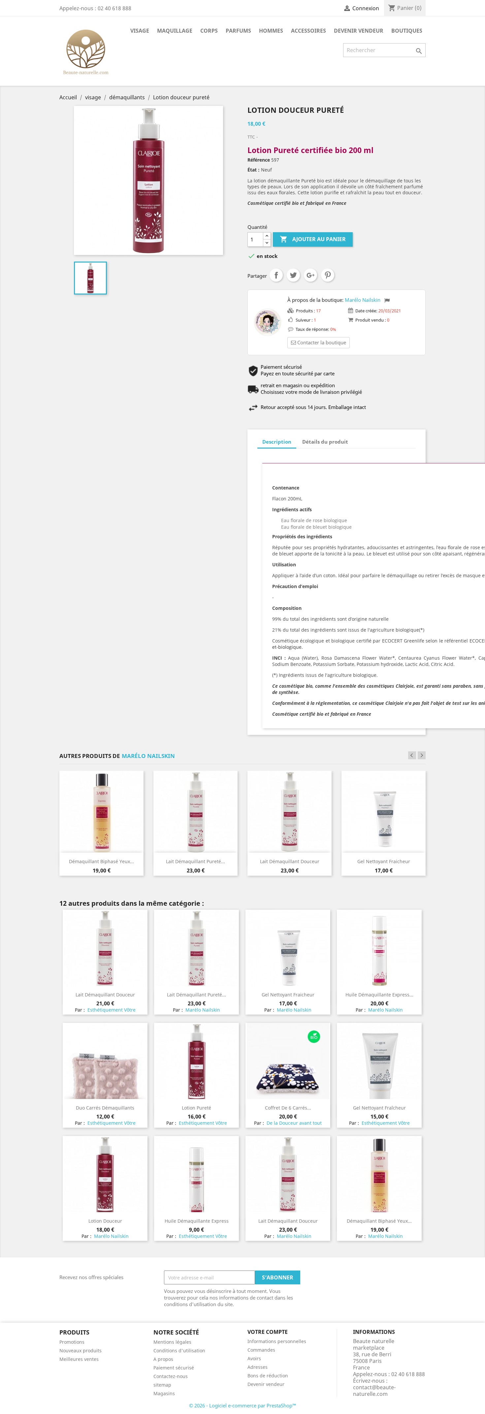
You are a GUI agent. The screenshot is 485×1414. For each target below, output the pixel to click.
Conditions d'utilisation (179, 1350)
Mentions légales (172, 1342)
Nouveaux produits (80, 1350)
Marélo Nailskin (362, 300)
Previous (412, 755)
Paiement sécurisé (173, 1368)
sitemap (162, 1385)
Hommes (271, 30)
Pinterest (327, 275)
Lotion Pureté (196, 1108)
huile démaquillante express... (379, 994)
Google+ (310, 275)
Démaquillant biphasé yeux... (101, 861)
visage (139, 30)
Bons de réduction (267, 1375)
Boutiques (406, 30)
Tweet (293, 275)
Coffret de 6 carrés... (288, 1108)
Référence (258, 160)
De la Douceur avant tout (293, 1123)
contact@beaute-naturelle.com (374, 1391)
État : (253, 170)
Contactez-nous (170, 1376)
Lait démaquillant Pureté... (195, 861)
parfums (238, 30)
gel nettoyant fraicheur (383, 861)
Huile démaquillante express (197, 1221)
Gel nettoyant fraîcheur (379, 1108)
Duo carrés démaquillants (105, 1108)
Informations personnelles (276, 1341)
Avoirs (254, 1358)
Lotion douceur (105, 1221)
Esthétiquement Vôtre (111, 1010)
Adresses (257, 1367)
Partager (276, 275)
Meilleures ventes (79, 1359)
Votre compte (267, 1331)
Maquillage (174, 30)
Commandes (261, 1350)
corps (209, 30)
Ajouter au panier (313, 239)
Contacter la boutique (321, 342)
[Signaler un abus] (387, 300)
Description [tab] (276, 441)
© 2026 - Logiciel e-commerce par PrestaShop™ (242, 1405)
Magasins (164, 1393)
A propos (163, 1359)
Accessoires (308, 30)
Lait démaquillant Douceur (289, 861)
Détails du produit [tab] (325, 441)
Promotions (71, 1342)
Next (422, 755)
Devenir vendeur (358, 30)
